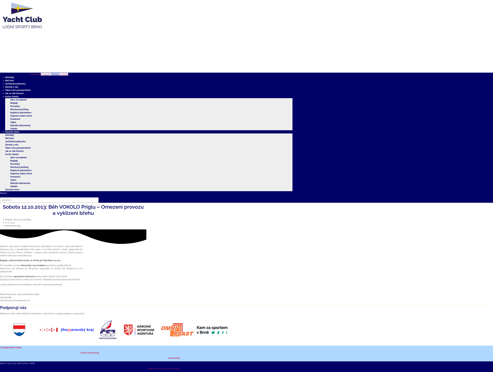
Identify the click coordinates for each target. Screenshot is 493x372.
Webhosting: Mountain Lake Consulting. (164, 369)
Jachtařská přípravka (15, 84)
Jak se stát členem (14, 93)
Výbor (13, 122)
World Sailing (174, 358)
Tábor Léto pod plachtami (18, 90)
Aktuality (9, 77)
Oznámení (15, 119)
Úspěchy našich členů (21, 116)
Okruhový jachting (19, 109)
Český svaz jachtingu (89, 353)
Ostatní (13, 128)
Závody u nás (11, 87)
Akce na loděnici (18, 100)
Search (3, 193)
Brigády (14, 103)
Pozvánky (15, 106)
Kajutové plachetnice (20, 112)
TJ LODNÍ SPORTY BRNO (10, 348)
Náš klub (9, 80)
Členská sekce (12, 132)
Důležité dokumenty (20, 125)
